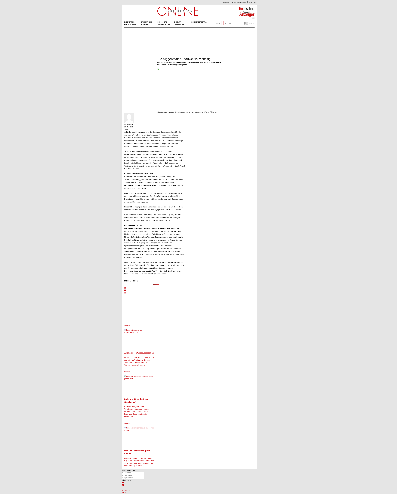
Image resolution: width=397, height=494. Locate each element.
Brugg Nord (162, 22)
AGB (124, 493)
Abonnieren (126, 480)
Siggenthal (145, 24)
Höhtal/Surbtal (130, 24)
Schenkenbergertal (199, 22)
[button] (253, 18)
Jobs (217, 23)
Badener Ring (129, 22)
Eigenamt (177, 22)
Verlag (250, 2)
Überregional (179, 24)
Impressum (126, 490)
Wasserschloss (163, 24)
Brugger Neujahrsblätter (239, 2)
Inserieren (225, 2)
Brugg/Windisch (147, 22)
